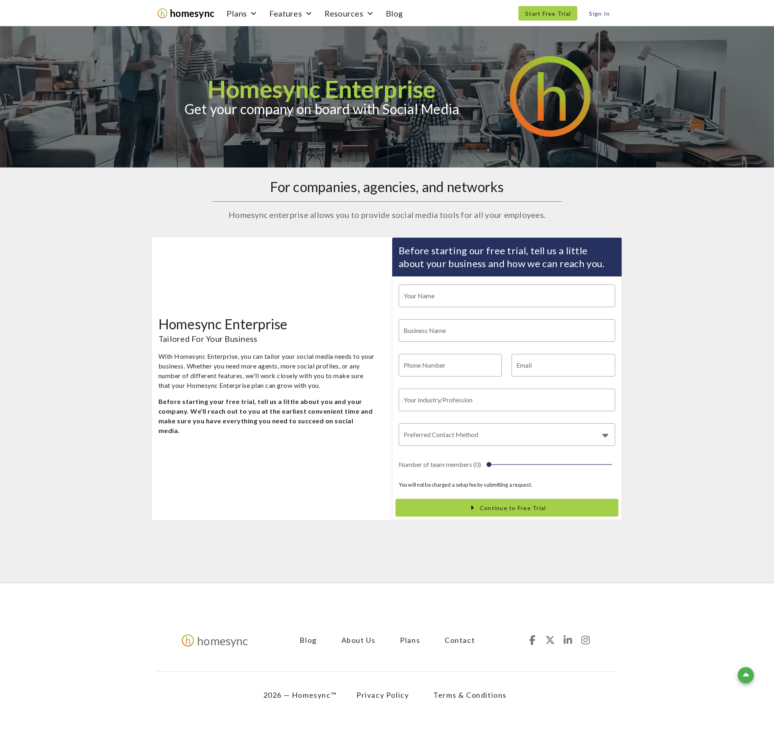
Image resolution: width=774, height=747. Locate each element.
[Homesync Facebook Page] (532, 640)
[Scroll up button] (746, 675)
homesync (192, 13)
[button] (507, 434)
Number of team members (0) (440, 464)
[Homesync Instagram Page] (585, 640)
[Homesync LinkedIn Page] (568, 640)
